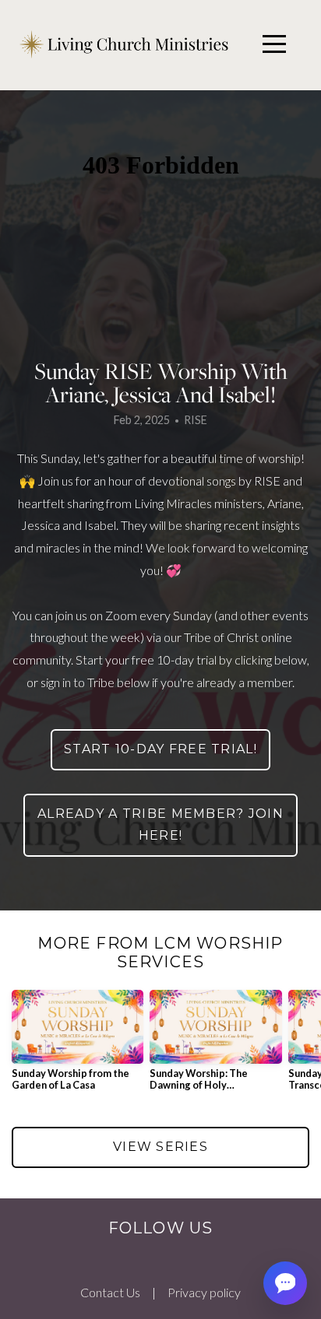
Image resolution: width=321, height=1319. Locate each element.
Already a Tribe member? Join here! (160, 825)
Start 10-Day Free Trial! (160, 749)
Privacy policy (204, 1292)
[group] (77, 1046)
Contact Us (110, 1292)
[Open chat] (285, 1283)
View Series (160, 1146)
